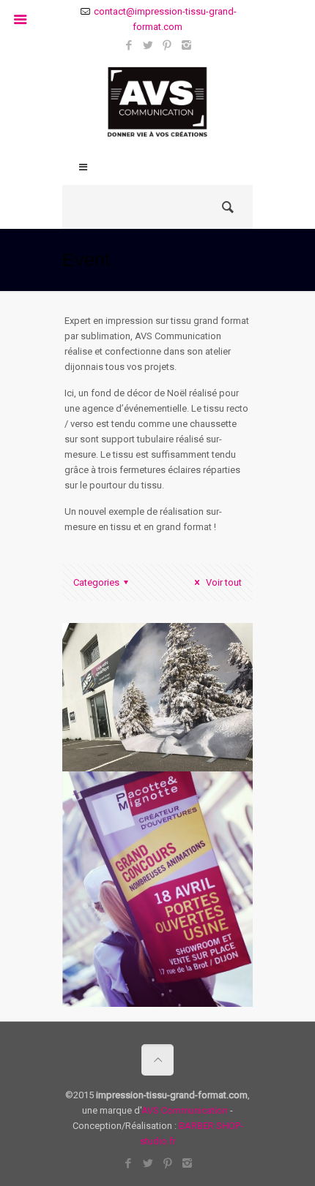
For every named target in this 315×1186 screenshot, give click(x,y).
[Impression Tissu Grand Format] (157, 106)
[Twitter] (148, 45)
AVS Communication (184, 1110)
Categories (96, 582)
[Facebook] (129, 45)
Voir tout (223, 582)
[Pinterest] (167, 45)
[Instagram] (186, 45)
